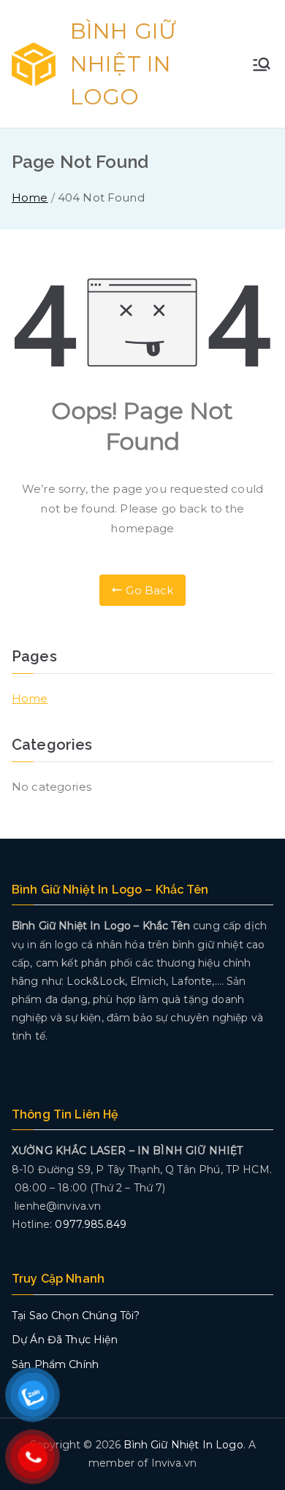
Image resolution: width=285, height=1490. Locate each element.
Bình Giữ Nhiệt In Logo (123, 64)
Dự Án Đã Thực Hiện (65, 1339)
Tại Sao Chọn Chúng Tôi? (76, 1315)
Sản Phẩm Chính (55, 1364)
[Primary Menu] (261, 64)
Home (30, 698)
